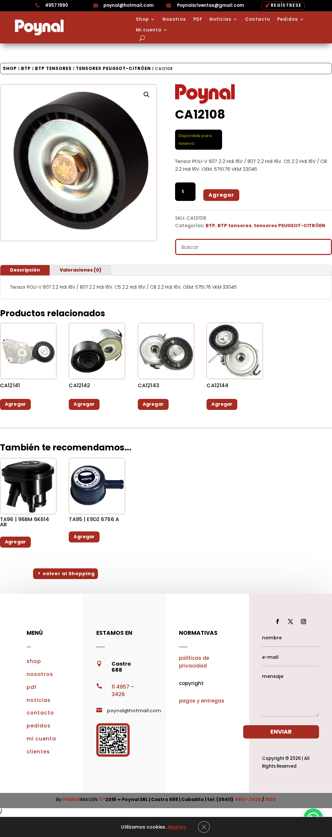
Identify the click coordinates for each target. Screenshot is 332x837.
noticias (39, 700)
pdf (32, 687)
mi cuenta (41, 738)
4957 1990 (56, 5)
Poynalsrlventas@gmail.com (210, 5)
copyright (191, 683)
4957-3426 (247, 799)
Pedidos (287, 19)
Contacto (257, 19)
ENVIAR (281, 731)
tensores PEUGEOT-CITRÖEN (113, 68)
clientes (38, 751)
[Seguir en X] (290, 621)
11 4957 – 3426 (123, 690)
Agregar (221, 195)
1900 (270, 799)
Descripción (25, 270)
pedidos (39, 725)
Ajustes (176, 827)
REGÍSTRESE (286, 5)
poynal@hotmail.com (128, 5)
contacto (40, 712)
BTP (26, 68)
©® (102, 799)
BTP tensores (53, 68)
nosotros (40, 674)
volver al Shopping (69, 573)
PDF (197, 19)
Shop (142, 19)
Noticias (220, 19)
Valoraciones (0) (80, 270)
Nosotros (174, 19)
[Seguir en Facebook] (277, 621)
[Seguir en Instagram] (303, 621)
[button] (146, 94)
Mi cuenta (148, 30)
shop (34, 661)
